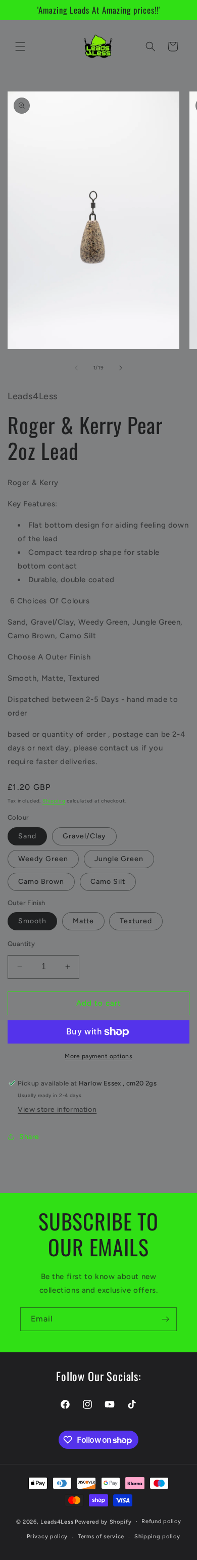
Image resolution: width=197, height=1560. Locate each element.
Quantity (21, 944)
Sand (27, 836)
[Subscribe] (165, 1319)
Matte (83, 921)
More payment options (98, 1056)
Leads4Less (56, 1521)
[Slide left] (76, 368)
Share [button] (29, 1136)
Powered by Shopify (103, 1521)
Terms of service (101, 1536)
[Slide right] (121, 368)
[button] (20, 46)
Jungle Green (118, 859)
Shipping (54, 800)
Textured (136, 921)
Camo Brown (41, 881)
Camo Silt (107, 881)
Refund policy (161, 1521)
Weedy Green (43, 859)
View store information (57, 1109)
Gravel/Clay (84, 836)
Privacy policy (47, 1536)
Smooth (32, 921)
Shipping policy (157, 1536)
